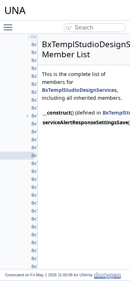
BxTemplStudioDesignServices (79, 89)
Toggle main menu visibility (9, 27)
